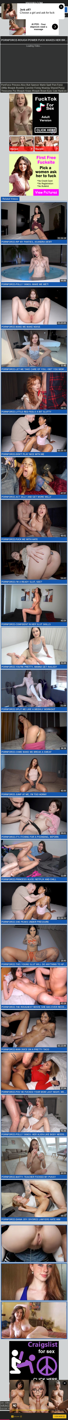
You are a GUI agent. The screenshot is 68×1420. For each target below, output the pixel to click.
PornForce (6, 85)
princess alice (19, 85)
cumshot (29, 88)
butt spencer (32, 85)
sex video (5, 1402)
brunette (20, 88)
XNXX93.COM (34, 3)
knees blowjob (32, 91)
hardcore (62, 91)
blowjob (11, 88)
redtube (4, 1405)
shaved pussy (58, 88)
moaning (46, 88)
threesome (6, 91)
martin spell (45, 85)
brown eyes (46, 91)
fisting (37, 88)
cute (55, 91)
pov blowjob (19, 91)
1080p (4, 88)
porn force (57, 85)
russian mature (7, 1408)
